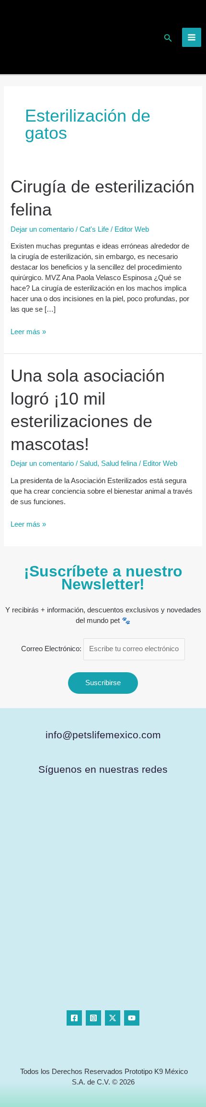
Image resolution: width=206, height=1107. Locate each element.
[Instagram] (93, 1018)
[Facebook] (74, 1018)
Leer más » (28, 331)
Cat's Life (94, 229)
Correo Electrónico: (52, 649)
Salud (88, 463)
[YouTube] (131, 1018)
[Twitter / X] (112, 1018)
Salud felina (119, 463)
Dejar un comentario (42, 229)
